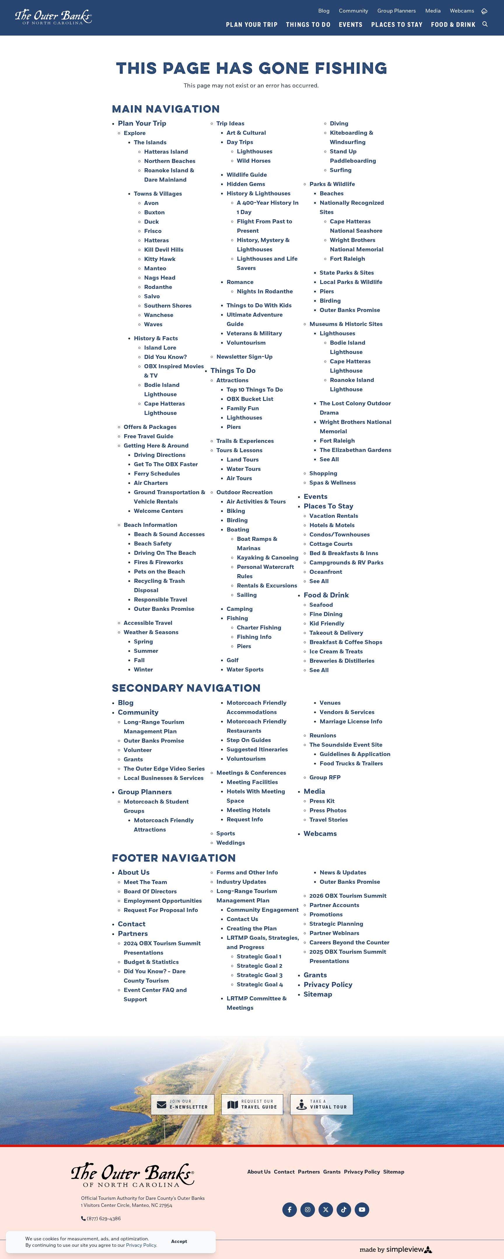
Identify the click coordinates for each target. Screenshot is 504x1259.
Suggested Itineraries (257, 749)
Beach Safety (153, 544)
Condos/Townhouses (339, 535)
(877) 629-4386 (104, 1219)
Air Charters (151, 483)
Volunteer (138, 750)
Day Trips (240, 142)
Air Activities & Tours (256, 502)
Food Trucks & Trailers (351, 763)
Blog (324, 11)
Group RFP (325, 777)
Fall (139, 660)
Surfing (341, 170)
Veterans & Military (254, 333)
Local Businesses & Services (164, 778)
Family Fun (243, 408)
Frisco (153, 231)
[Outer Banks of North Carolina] (53, 16)
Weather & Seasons (151, 632)
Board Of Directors (150, 891)
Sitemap (318, 994)
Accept (179, 1241)
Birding (237, 520)
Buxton (154, 212)
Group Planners (396, 11)
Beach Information (150, 525)
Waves (153, 324)
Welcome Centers (158, 511)
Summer (146, 651)
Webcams (462, 11)
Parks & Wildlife (332, 184)
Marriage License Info (351, 721)
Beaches (332, 193)
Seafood (321, 605)
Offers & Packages (150, 427)
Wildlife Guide (247, 175)
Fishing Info (254, 637)
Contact (132, 924)
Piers (234, 427)
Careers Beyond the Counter (349, 942)
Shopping (323, 473)
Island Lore (160, 348)
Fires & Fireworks (158, 562)
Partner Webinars (334, 933)
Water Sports (245, 670)
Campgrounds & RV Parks (346, 563)
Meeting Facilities (252, 782)
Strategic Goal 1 (259, 956)
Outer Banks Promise (164, 609)
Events (351, 25)
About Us (134, 872)
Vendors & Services (347, 712)
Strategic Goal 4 (260, 984)
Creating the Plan (252, 928)
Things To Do (308, 25)
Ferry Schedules (157, 474)
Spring (143, 642)
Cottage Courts (331, 544)
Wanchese (158, 315)
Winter (143, 670)
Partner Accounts (334, 905)
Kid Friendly (326, 623)
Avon (151, 203)
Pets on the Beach (159, 572)
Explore (135, 133)
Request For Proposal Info (161, 910)
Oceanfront (325, 572)
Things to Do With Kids (259, 305)
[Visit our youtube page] (362, 1209)
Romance (240, 282)
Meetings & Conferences (251, 773)
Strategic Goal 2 (259, 966)
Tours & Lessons (239, 450)
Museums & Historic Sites (346, 324)
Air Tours (239, 478)
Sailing (247, 595)
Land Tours (243, 460)
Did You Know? (165, 357)
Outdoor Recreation (244, 492)
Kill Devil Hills (163, 250)
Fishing (237, 618)
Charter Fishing (259, 628)
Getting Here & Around (156, 446)
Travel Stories (328, 820)
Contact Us (242, 919)
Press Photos (327, 810)
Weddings (230, 843)
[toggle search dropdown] (485, 24)
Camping (240, 609)
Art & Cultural (246, 133)
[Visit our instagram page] (307, 1209)
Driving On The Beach (165, 553)
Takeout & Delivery (336, 633)
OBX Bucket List (250, 399)
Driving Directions (160, 455)
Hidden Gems (246, 184)
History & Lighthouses (258, 193)
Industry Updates (241, 882)
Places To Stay (397, 25)
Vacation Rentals (333, 516)
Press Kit (322, 801)
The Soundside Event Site (345, 745)
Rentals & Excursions (267, 586)
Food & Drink (453, 25)
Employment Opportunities (163, 901)
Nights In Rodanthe (265, 291)
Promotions (326, 914)
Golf (233, 660)
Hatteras (156, 240)
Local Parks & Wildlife (351, 282)
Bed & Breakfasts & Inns (343, 553)
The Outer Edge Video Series (164, 769)
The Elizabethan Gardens (355, 450)
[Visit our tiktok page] (344, 1209)
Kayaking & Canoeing (268, 558)
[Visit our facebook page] (289, 1209)
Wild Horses (254, 161)
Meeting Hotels (248, 810)
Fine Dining (326, 614)
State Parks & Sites (347, 273)
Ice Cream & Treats (336, 651)
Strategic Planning (336, 924)
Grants (133, 759)
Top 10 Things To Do (255, 390)
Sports (225, 833)
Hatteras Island (166, 152)
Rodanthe (158, 287)
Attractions (232, 380)
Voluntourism (246, 343)
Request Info (245, 819)
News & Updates (343, 872)
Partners (133, 933)
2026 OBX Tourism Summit (347, 896)
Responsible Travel (160, 600)
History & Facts (156, 338)
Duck (151, 222)
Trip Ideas (230, 123)
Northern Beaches (169, 161)
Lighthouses (254, 151)
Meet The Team (145, 882)
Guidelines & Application (355, 754)
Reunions (322, 735)
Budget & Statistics (151, 962)
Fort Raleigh (347, 259)
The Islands (150, 142)
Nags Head (160, 278)
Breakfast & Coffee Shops (345, 642)
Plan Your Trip (252, 25)
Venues (330, 703)
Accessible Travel (148, 623)
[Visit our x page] (325, 1209)
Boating (238, 530)
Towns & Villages (158, 194)
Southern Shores (168, 306)
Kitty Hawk (160, 259)
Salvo (152, 296)
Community (353, 11)
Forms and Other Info (247, 872)
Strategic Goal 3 (260, 975)
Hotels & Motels (332, 525)
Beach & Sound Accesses (169, 534)
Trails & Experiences (245, 441)
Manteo (155, 268)
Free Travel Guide (148, 436)
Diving (339, 123)
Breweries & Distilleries (341, 661)
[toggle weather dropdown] (484, 11)
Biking (236, 511)
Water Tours (244, 469)
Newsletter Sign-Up (244, 357)
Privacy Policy (328, 984)
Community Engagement (263, 910)
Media (433, 11)
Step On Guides (249, 740)
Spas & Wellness (332, 483)
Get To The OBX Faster (166, 464)
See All (329, 459)
